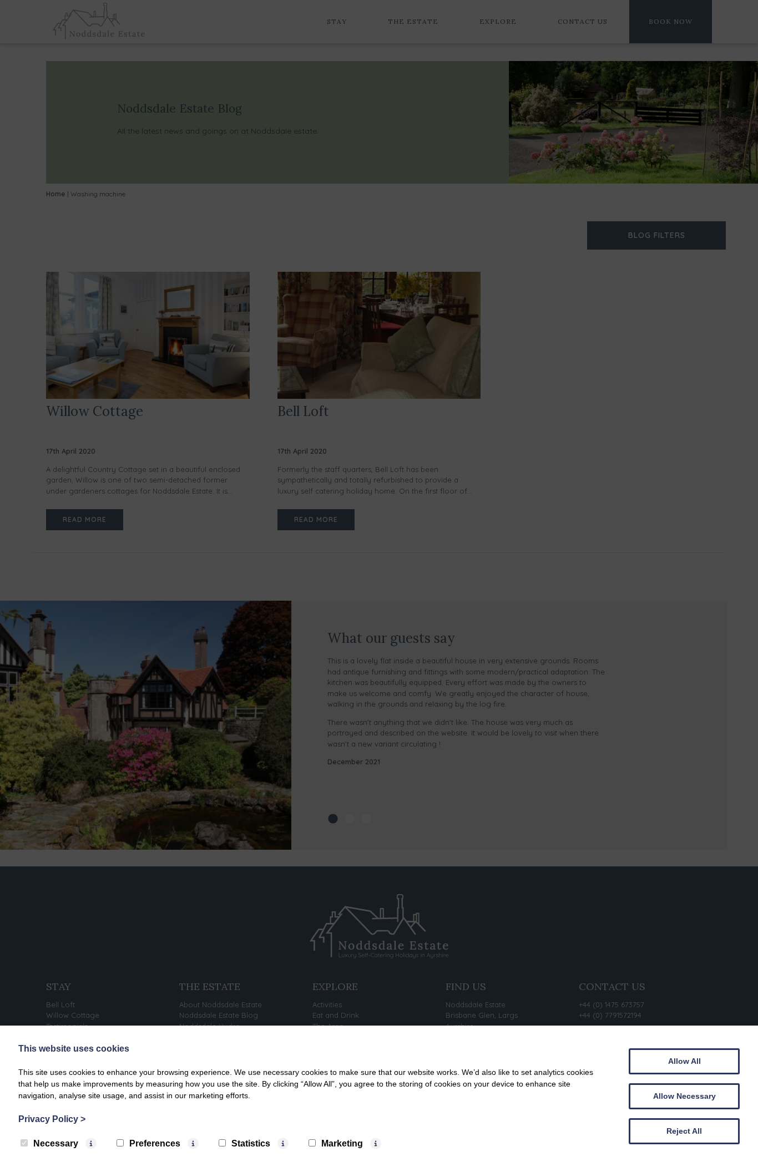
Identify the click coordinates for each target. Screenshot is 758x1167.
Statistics (250, 1143)
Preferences (154, 1143)
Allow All (684, 1061)
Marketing (342, 1143)
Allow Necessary (684, 1096)
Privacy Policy (51, 1119)
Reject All (684, 1131)
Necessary (55, 1143)
